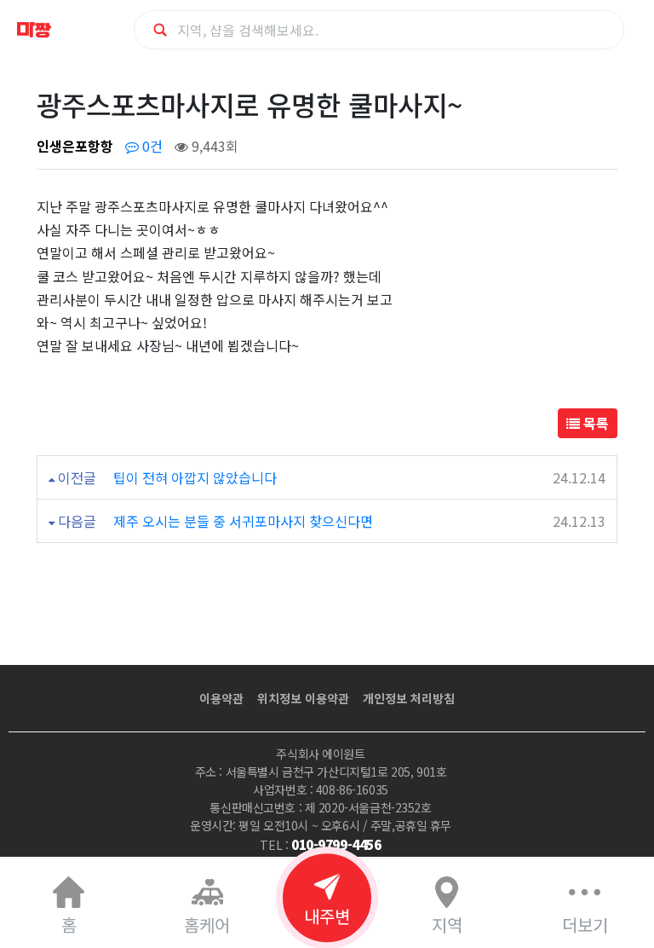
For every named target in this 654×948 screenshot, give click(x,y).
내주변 (327, 916)
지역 (447, 924)
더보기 (585, 924)
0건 (151, 146)
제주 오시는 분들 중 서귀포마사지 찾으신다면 (243, 521)
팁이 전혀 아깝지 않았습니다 (195, 477)
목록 (594, 423)
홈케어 (207, 924)
